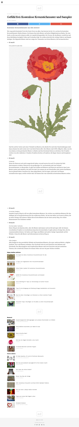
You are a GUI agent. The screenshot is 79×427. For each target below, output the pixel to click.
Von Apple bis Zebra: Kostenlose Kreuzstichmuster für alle (31, 254)
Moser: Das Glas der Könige (23, 376)
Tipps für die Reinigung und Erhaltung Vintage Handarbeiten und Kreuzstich (35, 288)
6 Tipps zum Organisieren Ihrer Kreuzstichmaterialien (30, 261)
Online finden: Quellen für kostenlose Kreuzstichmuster (30, 268)
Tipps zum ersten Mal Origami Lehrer (25, 396)
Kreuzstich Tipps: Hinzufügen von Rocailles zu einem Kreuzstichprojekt (34, 301)
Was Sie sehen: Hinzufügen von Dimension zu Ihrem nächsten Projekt (34, 295)
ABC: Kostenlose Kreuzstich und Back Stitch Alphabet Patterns (32, 383)
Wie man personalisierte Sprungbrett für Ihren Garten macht (31, 362)
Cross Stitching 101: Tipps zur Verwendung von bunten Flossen (32, 281)
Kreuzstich (9, 13)
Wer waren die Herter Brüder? (24, 369)
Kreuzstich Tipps (16, 13)
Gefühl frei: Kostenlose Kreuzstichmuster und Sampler (30, 275)
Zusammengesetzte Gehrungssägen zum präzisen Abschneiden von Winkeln (35, 320)
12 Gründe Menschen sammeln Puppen (26, 346)
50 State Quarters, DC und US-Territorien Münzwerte (30, 356)
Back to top (39, 420)
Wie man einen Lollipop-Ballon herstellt (26, 389)
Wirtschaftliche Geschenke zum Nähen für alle (28, 326)
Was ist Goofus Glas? (21, 333)
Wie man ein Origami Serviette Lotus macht (27, 340)
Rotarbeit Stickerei (21, 403)
